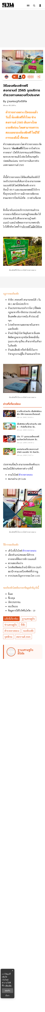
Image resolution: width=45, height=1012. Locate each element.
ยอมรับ (7, 991)
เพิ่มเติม (8, 985)
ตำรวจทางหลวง (26, 474)
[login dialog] (40, 5)
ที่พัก (23, 624)
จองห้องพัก (28, 630)
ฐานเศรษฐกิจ (28, 618)
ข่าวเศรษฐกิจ (10, 624)
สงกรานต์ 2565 (23, 636)
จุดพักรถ (8, 636)
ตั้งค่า (8, 996)
